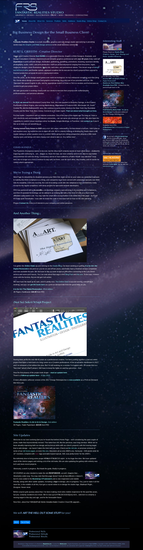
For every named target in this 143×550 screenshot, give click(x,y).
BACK (16, 522)
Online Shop (91, 21)
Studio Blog (81, 21)
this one (80, 274)
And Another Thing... (27, 213)
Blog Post (69, 274)
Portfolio (57, 21)
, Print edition (33, 289)
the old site (72, 448)
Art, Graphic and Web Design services (38, 45)
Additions (71, 21)
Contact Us (102, 21)
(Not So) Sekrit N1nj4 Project (32, 302)
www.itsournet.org (108, 166)
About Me (32, 21)
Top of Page (25, 522)
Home (24, 21)
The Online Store (62, 282)
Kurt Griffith (41, 56)
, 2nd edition (35, 422)
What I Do (41, 21)
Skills (64, 21)
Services (49, 21)
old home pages (29, 451)
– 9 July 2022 (35, 375)
